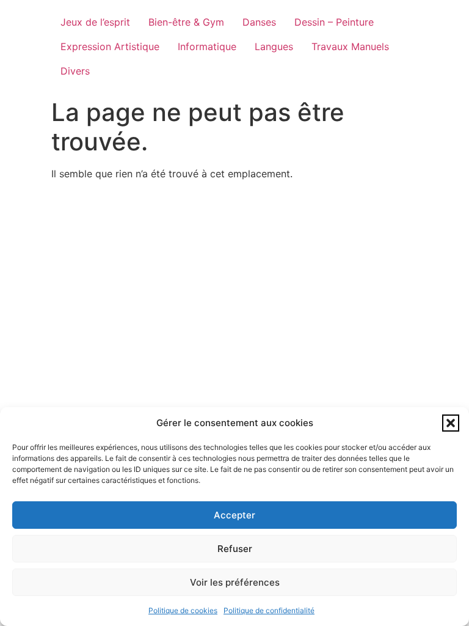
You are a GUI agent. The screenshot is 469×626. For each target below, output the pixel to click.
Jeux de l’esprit (95, 22)
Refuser (234, 548)
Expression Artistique (109, 46)
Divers (75, 71)
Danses (259, 22)
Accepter (234, 515)
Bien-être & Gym (186, 22)
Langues (274, 46)
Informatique (207, 46)
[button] (451, 423)
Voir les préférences (235, 582)
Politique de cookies (182, 610)
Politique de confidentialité (269, 610)
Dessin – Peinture (334, 22)
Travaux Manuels (350, 46)
